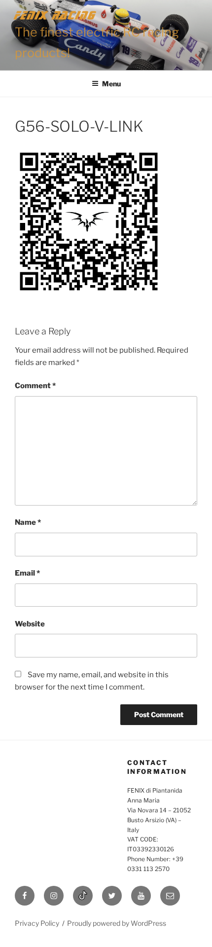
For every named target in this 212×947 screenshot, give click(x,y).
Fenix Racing (55, 14)
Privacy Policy (37, 923)
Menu (111, 83)
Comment (35, 385)
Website (30, 623)
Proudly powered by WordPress (116, 923)
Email (27, 573)
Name (28, 522)
